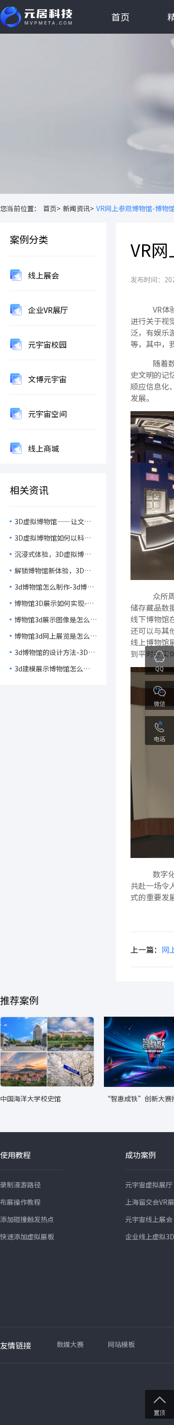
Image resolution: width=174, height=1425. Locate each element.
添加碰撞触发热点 (27, 1219)
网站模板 (121, 1344)
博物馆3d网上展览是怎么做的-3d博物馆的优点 (55, 637)
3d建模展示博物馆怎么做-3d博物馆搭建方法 (48, 669)
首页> (51, 208)
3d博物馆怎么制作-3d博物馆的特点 (54, 587)
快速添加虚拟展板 (27, 1236)
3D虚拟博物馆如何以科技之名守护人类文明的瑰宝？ (55, 538)
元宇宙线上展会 (149, 1219)
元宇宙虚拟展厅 (149, 1184)
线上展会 (42, 275)
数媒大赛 (70, 1344)
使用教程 (15, 1154)
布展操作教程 (20, 1202)
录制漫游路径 (20, 1184)
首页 (120, 16)
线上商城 (42, 448)
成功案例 (140, 1154)
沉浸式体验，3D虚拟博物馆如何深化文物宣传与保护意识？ (55, 555)
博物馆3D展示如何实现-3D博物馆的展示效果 (55, 604)
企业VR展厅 (47, 309)
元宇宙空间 (46, 413)
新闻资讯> (78, 208)
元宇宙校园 (46, 344)
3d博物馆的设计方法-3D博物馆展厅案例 (54, 653)
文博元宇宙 (46, 379)
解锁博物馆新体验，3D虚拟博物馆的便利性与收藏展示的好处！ (55, 571)
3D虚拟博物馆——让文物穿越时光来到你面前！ (52, 522)
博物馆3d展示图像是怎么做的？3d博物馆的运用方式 (55, 620)
